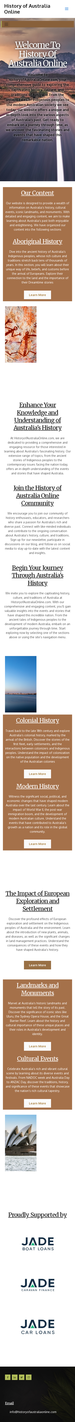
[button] (6, 24)
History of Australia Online (27, 9)
